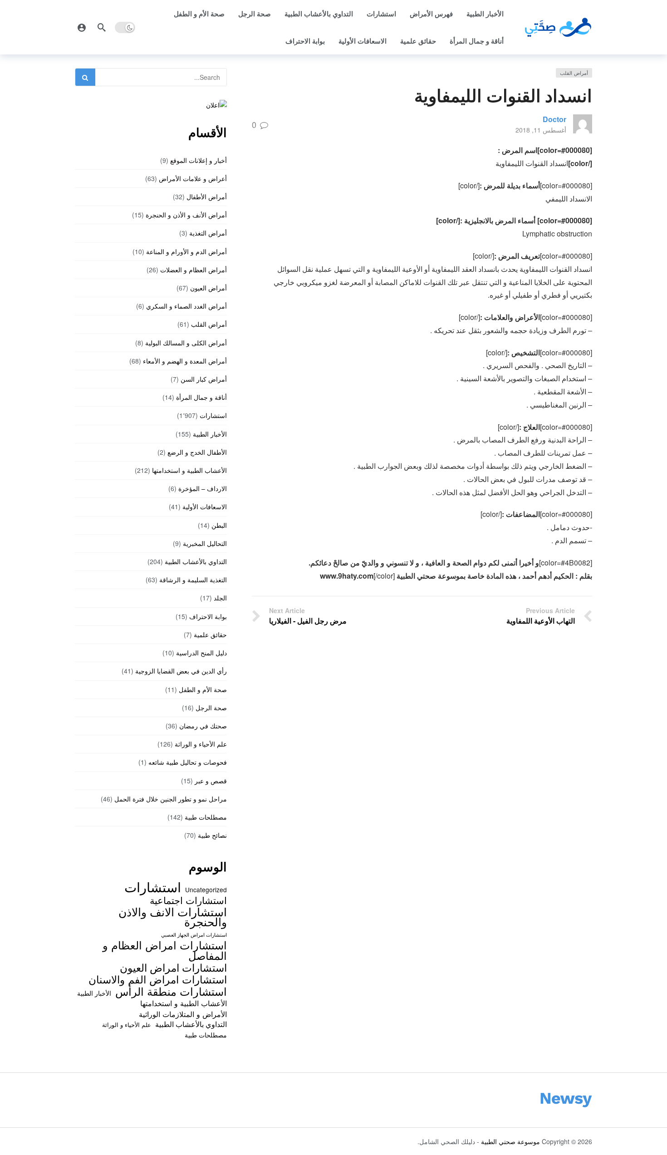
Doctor (554, 119)
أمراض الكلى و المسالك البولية (186, 342)
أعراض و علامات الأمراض (193, 178)
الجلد (220, 597)
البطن (219, 525)
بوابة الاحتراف (305, 41)
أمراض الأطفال (206, 196)
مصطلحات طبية (206, 816)
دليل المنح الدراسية (201, 652)
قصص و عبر (211, 780)
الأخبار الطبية (485, 14)
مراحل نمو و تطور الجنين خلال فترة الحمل (170, 798)
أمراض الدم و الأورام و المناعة (186, 251)
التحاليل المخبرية (205, 543)
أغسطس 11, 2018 (540, 129)
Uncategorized (206, 889)
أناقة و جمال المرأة (477, 41)
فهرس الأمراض (431, 14)
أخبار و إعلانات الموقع (198, 160)
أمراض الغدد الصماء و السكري (186, 305)
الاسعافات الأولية (362, 41)
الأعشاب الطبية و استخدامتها (189, 470)
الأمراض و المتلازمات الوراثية (183, 1014)
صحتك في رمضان (203, 725)
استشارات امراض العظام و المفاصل (165, 950)
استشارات (381, 14)
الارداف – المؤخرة (202, 488)
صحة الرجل (254, 14)
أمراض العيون (208, 287)
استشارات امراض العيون (173, 967)
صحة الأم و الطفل (199, 14)
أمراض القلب (574, 72)
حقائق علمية (418, 41)
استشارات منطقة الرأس (171, 991)
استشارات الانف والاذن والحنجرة (172, 916)
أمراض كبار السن (204, 378)
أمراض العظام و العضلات (193, 269)
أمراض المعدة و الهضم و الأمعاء (185, 360)
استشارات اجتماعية (188, 900)
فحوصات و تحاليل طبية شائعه (187, 762)
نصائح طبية (212, 835)
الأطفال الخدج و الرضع (197, 452)
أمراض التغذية (208, 232)
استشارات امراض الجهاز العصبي (194, 934)
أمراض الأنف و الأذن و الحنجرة (186, 214)
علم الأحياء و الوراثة (201, 743)
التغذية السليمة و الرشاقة (193, 579)
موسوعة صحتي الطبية (510, 1141)
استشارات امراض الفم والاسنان (157, 979)
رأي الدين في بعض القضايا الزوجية (181, 670)
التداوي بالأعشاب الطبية (318, 14)
